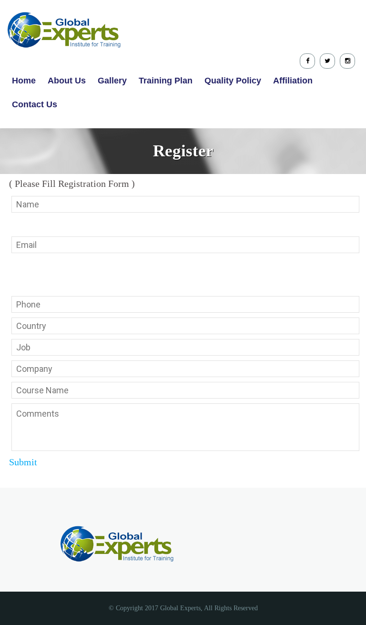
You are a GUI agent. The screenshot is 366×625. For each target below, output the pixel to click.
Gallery (112, 80)
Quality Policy (232, 80)
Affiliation (293, 80)
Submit (23, 462)
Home (24, 80)
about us (67, 80)
